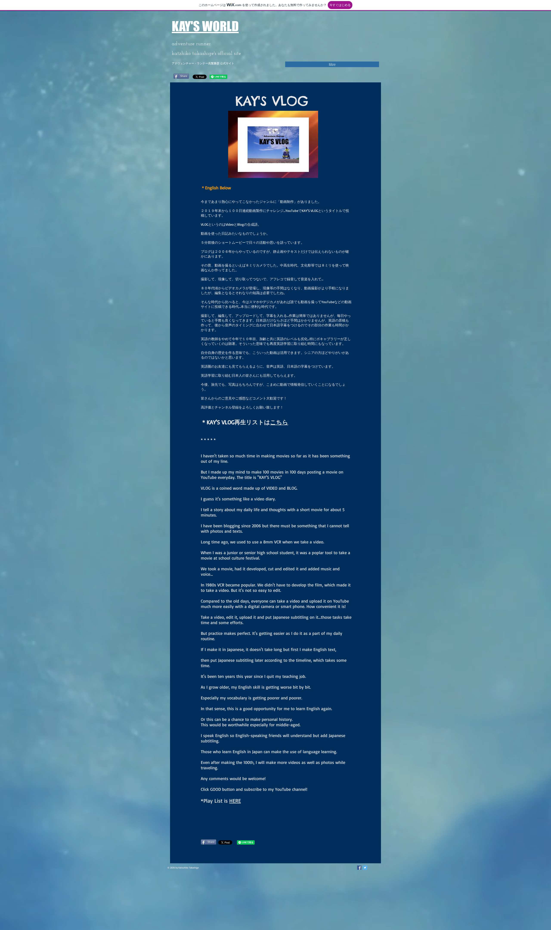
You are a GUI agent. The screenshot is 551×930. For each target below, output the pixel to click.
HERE (235, 800)
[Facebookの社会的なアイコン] (359, 867)
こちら (279, 422)
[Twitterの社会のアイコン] (365, 867)
